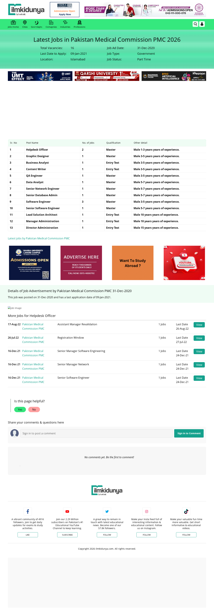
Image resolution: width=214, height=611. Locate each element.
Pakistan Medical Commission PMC (33, 326)
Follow (107, 534)
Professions (79, 26)
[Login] (202, 24)
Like (28, 534)
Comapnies (51, 26)
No (34, 409)
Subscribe (67, 534)
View (199, 325)
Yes (20, 409)
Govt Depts (36, 26)
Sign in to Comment (189, 433)
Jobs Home (13, 26)
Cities (25, 26)
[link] (64, 9)
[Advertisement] (107, 106)
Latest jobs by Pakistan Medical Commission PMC (39, 238)
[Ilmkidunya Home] (26, 10)
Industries (65, 26)
